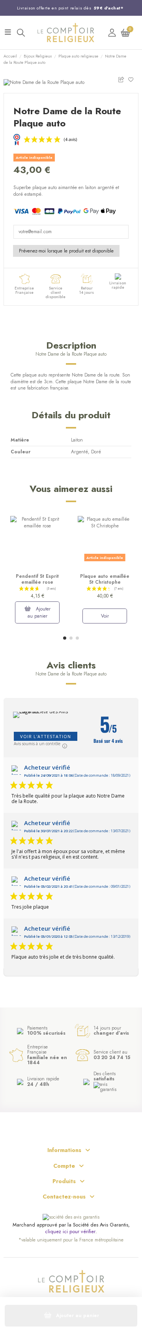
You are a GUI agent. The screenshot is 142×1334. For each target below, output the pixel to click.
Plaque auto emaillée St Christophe (104, 579)
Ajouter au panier (39, 612)
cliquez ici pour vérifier (70, 1231)
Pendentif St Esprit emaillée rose (37, 579)
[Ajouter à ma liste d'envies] (133, 79)
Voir (105, 616)
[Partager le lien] (123, 79)
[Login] (112, 32)
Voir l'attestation (45, 736)
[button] (64, 638)
